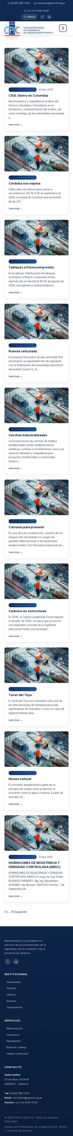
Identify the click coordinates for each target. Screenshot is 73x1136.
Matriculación (14, 1028)
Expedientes (14, 1040)
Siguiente (21, 912)
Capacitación (14, 1007)
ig (49, 16)
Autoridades (14, 981)
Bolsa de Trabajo (16, 1047)
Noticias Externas (22, 89)
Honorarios (13, 1034)
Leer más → (16, 124)
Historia (11, 994)
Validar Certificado (17, 1053)
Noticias (11, 1000)
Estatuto (11, 988)
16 (12, 912)
